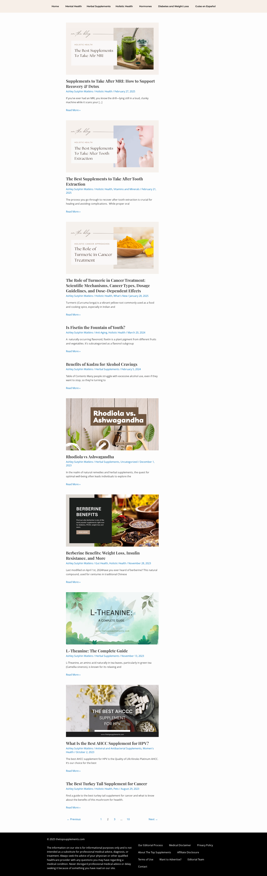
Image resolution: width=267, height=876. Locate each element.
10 (128, 819)
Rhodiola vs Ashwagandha (90, 456)
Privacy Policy (205, 845)
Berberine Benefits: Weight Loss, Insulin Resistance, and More (103, 555)
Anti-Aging (101, 332)
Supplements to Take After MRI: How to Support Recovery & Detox (110, 83)
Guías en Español (205, 6)
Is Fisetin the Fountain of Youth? (95, 327)
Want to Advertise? (170, 859)
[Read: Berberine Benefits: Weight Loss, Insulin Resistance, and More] (112, 520)
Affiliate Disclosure (188, 852)
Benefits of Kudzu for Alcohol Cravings (101, 364)
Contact (142, 866)
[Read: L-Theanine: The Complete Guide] (112, 618)
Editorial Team (196, 859)
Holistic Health (124, 6)
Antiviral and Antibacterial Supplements (118, 748)
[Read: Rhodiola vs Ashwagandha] (112, 424)
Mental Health (73, 6)
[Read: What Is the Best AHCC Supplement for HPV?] (112, 710)
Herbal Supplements (99, 6)
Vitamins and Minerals (127, 189)
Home (55, 6)
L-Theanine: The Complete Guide (97, 650)
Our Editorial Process (150, 845)
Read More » (73, 110)
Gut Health (101, 563)
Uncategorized (129, 462)
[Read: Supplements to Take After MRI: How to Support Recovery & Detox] (112, 48)
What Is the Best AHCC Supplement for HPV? (107, 743)
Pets (116, 788)
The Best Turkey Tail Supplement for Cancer (106, 783)
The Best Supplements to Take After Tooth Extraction (104, 181)
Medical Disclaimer (180, 845)
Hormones (145, 6)
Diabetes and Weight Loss (173, 6)
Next (153, 819)
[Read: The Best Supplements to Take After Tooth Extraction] (112, 146)
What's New (120, 296)
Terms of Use (145, 859)
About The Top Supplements (154, 852)
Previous (74, 819)
